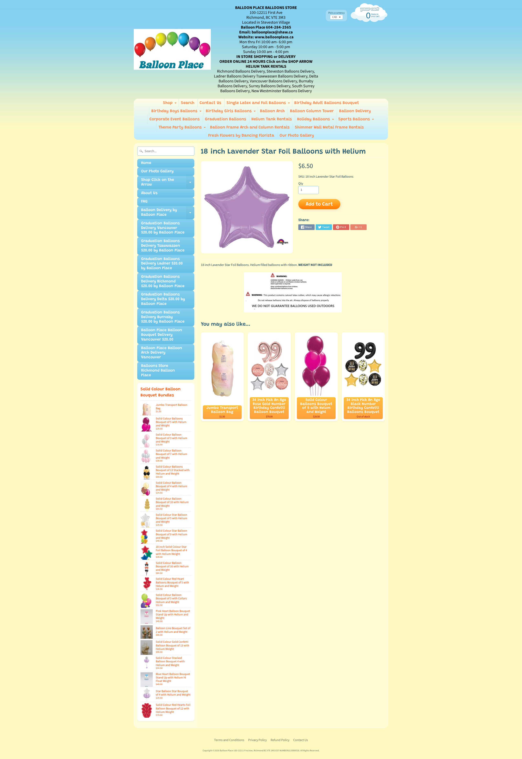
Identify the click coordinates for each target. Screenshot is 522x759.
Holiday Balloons (316, 120)
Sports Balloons (356, 120)
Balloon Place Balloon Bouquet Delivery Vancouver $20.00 (161, 335)
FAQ (144, 202)
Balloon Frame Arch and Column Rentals (250, 127)
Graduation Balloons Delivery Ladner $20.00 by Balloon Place (162, 263)
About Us (149, 193)
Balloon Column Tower (312, 111)
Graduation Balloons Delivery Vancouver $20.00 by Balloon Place (163, 228)
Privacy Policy (257, 740)
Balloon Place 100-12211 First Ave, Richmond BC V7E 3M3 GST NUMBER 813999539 (259, 750)
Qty (300, 183)
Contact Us (210, 103)
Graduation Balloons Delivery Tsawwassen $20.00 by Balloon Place (163, 245)
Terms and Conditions (229, 740)
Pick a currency (336, 12)
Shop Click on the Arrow (167, 183)
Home (146, 163)
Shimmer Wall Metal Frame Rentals (329, 127)
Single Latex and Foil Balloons (259, 104)
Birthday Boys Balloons (176, 112)
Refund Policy (280, 740)
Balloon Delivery (355, 111)
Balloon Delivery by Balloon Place (167, 213)
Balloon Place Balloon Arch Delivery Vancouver (161, 353)
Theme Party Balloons (183, 128)
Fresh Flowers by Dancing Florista (241, 136)
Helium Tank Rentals (271, 119)
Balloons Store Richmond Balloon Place (158, 370)
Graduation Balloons (225, 119)
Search (187, 103)
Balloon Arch (272, 111)
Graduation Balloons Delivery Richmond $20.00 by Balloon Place (163, 281)
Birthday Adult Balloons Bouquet (326, 103)
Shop (170, 104)
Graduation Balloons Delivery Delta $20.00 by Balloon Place (163, 299)
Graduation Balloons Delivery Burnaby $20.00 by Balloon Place (163, 317)
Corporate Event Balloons (174, 119)
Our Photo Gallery (297, 136)
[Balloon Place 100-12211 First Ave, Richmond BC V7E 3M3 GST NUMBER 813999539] (172, 49)
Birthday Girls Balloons (231, 112)
